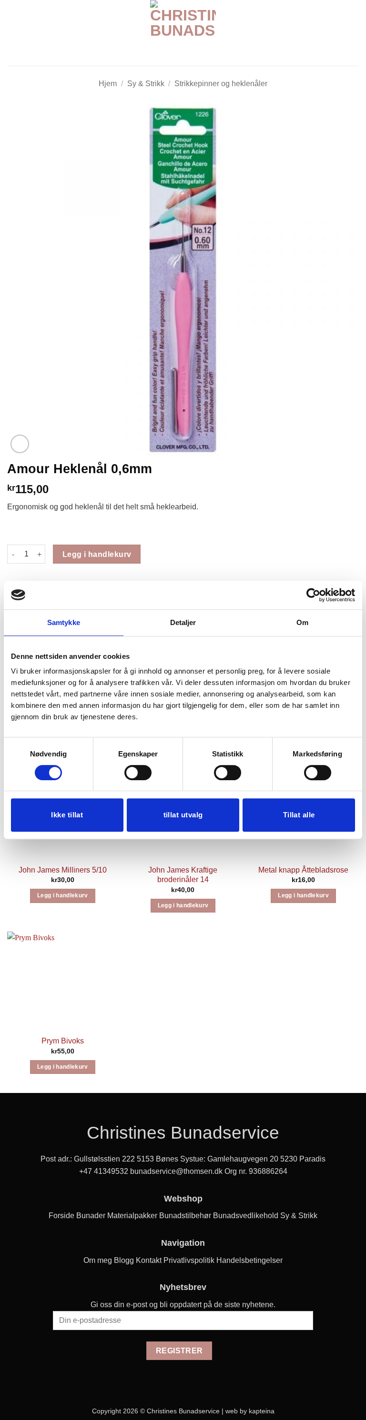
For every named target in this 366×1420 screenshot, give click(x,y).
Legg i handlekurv (97, 554)
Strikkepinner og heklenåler (220, 83)
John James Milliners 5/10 (63, 870)
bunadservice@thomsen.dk (176, 1171)
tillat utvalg (183, 815)
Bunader (90, 1215)
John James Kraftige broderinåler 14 (182, 875)
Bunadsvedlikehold (245, 1215)
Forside (61, 1215)
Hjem (108, 83)
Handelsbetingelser (249, 1260)
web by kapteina (249, 1411)
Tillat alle (299, 815)
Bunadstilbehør (185, 1215)
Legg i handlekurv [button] (62, 895)
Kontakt (149, 1260)
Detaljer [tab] (183, 622)
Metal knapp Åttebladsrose (303, 870)
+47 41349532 (103, 1171)
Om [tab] (302, 622)
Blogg (124, 1260)
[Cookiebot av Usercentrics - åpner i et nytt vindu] (313, 595)
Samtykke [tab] (63, 622)
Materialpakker (132, 1215)
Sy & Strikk (145, 83)
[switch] (138, 772)
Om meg (97, 1260)
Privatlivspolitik (188, 1260)
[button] (13, 32)
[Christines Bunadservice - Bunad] (183, 33)
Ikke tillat (67, 815)
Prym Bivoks (62, 1041)
